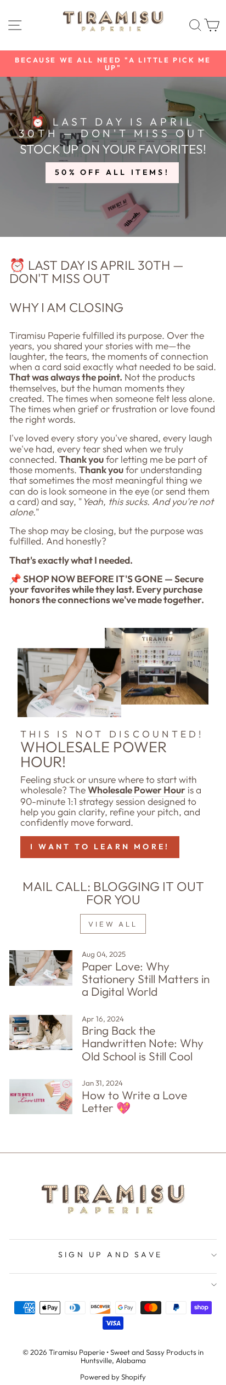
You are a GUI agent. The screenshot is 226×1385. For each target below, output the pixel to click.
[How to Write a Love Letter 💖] (40, 1096)
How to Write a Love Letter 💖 (134, 1101)
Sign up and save (110, 1254)
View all (113, 923)
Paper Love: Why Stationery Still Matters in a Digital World (146, 978)
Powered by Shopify (113, 1376)
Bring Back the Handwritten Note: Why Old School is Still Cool (143, 1043)
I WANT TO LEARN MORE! (100, 847)
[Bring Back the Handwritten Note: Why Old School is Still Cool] (40, 1032)
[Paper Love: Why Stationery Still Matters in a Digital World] (40, 967)
